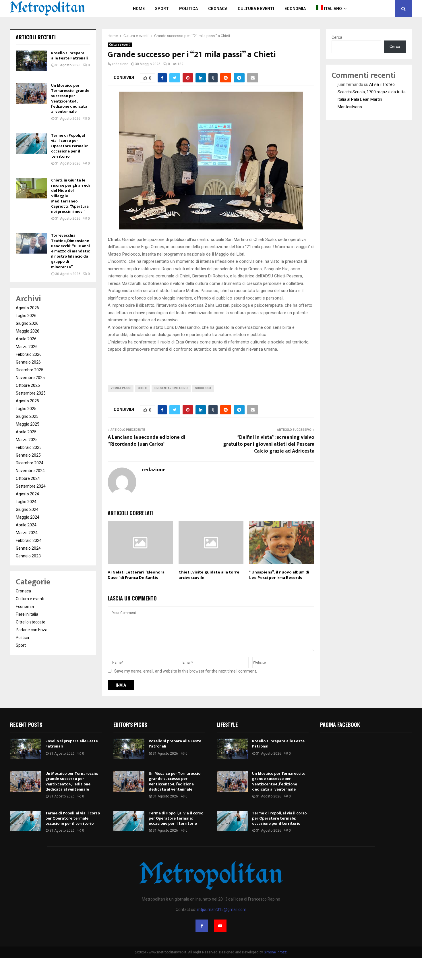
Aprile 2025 (26, 432)
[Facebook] (201, 926)
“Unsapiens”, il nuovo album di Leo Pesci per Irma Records (279, 575)
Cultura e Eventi (256, 8)
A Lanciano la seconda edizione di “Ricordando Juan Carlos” (146, 441)
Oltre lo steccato (30, 622)
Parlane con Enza (31, 629)
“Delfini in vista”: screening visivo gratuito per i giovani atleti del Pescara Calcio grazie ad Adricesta (268, 444)
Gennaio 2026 (28, 362)
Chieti (142, 388)
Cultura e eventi (119, 44)
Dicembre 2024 (29, 463)
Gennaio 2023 (28, 556)
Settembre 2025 (31, 393)
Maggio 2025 (27, 424)
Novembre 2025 (30, 377)
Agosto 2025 (27, 401)
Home (139, 8)
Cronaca (217, 8)
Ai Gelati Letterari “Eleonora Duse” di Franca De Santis (136, 575)
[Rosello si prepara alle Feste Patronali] (31, 61)
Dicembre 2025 (29, 370)
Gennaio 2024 (28, 548)
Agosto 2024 (27, 494)
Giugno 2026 (27, 323)
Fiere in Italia (27, 614)
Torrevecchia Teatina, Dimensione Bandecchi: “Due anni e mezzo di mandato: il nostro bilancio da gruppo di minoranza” (70, 251)
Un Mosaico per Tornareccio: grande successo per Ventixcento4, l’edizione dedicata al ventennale (70, 98)
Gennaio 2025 (28, 455)
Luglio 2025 (26, 408)
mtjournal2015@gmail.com (221, 909)
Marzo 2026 (27, 346)
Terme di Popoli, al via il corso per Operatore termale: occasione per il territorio (69, 146)
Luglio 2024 (26, 501)
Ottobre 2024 (28, 478)
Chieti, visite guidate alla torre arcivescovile (209, 575)
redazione (120, 64)
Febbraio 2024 (29, 540)
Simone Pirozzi (276, 952)
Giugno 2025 (27, 416)
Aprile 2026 (26, 339)
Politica (188, 8)
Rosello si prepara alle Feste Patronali (69, 55)
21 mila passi (121, 388)
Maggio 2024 (27, 517)
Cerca (337, 37)
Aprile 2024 (26, 525)
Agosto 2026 (27, 308)
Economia (295, 8)
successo (203, 388)
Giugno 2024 (27, 509)
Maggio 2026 (27, 331)
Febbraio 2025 (29, 447)
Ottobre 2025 (28, 385)
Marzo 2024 (27, 532)
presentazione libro (171, 388)
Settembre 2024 (31, 486)
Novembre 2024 (30, 470)
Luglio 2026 (26, 315)
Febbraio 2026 (29, 354)
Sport (162, 8)
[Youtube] (220, 926)
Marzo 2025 (27, 439)
